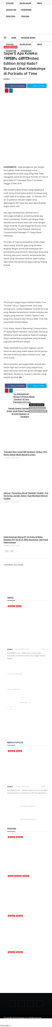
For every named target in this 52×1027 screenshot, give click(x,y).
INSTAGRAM (16, 1022)
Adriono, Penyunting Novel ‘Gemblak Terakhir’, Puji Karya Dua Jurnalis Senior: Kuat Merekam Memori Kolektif (26, 496)
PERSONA (25, 57)
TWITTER (6, 1022)
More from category (38, 411)
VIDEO (39, 44)
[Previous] (9, 708)
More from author (37, 408)
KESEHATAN (11, 51)
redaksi (7, 79)
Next (12, 551)
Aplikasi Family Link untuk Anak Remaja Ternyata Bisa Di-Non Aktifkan (33, 800)
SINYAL (19, 606)
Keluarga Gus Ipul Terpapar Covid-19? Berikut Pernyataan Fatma (32, 813)
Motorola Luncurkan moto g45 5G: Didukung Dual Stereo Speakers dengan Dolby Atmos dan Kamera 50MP (33, 667)
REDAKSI (19, 1020)
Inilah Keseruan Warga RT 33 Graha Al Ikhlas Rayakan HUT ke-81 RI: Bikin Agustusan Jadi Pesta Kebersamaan (26, 540)
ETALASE (10, 44)
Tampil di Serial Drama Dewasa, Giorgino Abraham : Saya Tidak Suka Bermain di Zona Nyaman (26, 982)
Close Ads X (5, 1025)
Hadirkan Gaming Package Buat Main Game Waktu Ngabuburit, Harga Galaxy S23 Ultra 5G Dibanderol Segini (33, 683)
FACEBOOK (38, 1020)
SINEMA (19, 751)
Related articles (36, 405)
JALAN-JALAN (25, 44)
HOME (13, 37)
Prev (6, 551)
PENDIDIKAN (26, 51)
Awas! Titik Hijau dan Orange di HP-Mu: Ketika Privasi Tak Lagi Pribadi (33, 697)
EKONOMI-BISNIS (28, 37)
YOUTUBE (28, 1020)
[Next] (13, 708)
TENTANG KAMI (9, 1020)
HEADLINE (11, 606)
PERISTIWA (10, 57)
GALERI (10, 876)
